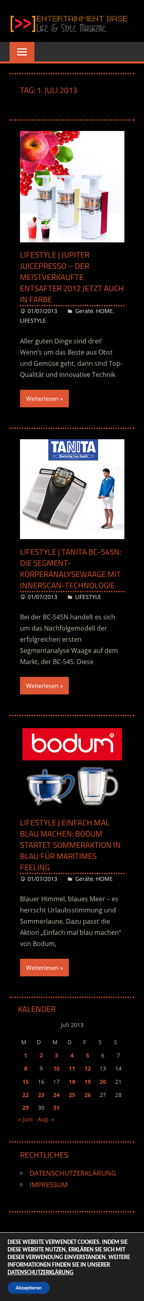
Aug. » (46, 1119)
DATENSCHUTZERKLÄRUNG (73, 1173)
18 (72, 1081)
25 (72, 1095)
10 (56, 1068)
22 (25, 1095)
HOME (104, 311)
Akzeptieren (29, 1288)
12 (87, 1068)
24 (56, 1095)
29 (25, 1107)
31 (56, 1107)
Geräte (84, 311)
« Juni (25, 1119)
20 (103, 1081)
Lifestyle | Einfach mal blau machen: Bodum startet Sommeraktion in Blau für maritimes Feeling (70, 844)
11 (72, 1068)
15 (25, 1081)
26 (87, 1095)
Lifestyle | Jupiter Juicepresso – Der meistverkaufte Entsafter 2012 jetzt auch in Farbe (72, 276)
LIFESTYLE (33, 320)
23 (41, 1095)
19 (87, 1081)
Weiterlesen (42, 399)
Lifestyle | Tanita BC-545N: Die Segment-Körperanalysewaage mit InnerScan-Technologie (70, 568)
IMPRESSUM (49, 1184)
